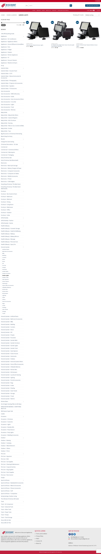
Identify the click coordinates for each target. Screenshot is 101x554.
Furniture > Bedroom (6, 199)
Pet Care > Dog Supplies (7, 469)
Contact (54, 10)
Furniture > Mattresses (7, 207)
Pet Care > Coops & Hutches (8, 467)
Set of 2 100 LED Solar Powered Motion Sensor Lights (86, 45)
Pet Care (3, 453)
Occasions (3, 416)
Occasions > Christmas (7, 419)
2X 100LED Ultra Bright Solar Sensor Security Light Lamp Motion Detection (62, 45)
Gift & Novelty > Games (7, 223)
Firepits (4, 267)
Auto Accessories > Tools (7, 107)
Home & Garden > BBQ (7, 321)
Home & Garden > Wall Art (8, 399)
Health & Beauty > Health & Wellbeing (10, 231)
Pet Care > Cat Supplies (7, 461)
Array (2, 65)
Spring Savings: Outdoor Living (9, 496)
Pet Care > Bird (5, 459)
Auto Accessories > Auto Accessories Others (12, 99)
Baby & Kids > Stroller (6, 128)
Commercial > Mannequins (8, 152)
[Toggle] (23, 36)
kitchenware (5, 293)
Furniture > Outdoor (6, 212)
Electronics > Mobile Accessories (9, 176)
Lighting (4, 295)
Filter (3, 25)
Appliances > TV (5, 57)
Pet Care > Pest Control (7, 475)
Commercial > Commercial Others (10, 149)
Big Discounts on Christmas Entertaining (11, 133)
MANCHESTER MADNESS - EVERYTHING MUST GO (11, 407)
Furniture (3, 191)
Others (3, 299)
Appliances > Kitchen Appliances (9, 55)
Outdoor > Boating (6, 440)
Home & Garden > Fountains (8, 337)
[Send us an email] (99, 1)
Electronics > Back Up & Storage (9, 165)
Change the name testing (7, 141)
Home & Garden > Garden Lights (9, 345)
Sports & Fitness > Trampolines (9, 493)
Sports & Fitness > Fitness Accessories (11, 488)
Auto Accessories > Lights (7, 104)
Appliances (4, 36)
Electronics (4, 163)
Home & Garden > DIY (6, 332)
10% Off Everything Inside (7, 33)
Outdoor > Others (5, 448)
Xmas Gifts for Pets (6, 523)
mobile (3, 414)
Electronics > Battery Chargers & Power (11, 168)
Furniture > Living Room (7, 204)
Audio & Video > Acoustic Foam (9, 71)
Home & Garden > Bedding (8, 324)
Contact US (39, 541)
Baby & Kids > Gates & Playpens (9, 118)
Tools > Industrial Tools (7, 507)
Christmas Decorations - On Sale (9, 144)
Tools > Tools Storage (6, 517)
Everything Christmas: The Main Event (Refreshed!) (11, 187)
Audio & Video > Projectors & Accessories (11, 83)
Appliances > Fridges (6, 49)
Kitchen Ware (4, 401)
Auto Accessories (5, 91)
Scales (3, 305)
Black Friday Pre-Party (6, 136)
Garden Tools (5, 277)
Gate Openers (5, 279)
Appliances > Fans (5, 47)
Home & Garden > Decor (7, 329)
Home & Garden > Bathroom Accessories (11, 319)
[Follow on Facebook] (95, 1)
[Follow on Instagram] (96, 1)
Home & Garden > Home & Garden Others (12, 361)
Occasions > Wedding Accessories (9, 435)
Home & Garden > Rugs (7, 383)
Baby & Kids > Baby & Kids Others (9, 115)
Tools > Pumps (5, 515)
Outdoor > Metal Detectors (8, 445)
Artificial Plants (5, 249)
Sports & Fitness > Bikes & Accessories (11, 485)
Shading (4, 307)
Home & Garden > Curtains (8, 327)
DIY (3, 263)
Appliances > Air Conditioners (8, 39)
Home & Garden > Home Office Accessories (12, 364)
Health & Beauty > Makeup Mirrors (10, 236)
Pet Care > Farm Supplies (7, 472)
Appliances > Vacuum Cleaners (9, 60)
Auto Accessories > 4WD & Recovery (10, 94)
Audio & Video (4, 68)
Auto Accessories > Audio (7, 96)
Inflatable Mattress (6, 287)
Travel (3, 313)
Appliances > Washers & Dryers (9, 63)
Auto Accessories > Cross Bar (8, 102)
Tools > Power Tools (6, 512)
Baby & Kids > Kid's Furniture (8, 120)
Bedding (4, 255)
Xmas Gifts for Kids (6, 520)
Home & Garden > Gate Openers (9, 351)
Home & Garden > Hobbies (8, 359)
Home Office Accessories (8, 285)
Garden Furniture (6, 273)
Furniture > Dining (5, 202)
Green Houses (5, 281)
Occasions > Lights (6, 424)
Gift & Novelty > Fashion (7, 220)
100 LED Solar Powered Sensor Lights (34, 45)
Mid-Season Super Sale (7, 411)
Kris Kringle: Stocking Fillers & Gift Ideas (11, 404)
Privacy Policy (39, 536)
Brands (39, 10)
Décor (3, 259)
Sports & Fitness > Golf (7, 491)
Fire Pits (4, 265)
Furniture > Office (5, 210)
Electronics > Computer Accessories (10, 171)
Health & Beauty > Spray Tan (8, 244)
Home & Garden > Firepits (7, 335)
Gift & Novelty (4, 218)
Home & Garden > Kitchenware (9, 372)
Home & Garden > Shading (8, 388)
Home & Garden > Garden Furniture (10, 343)
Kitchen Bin (5, 289)
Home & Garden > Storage (8, 393)
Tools (2, 501)
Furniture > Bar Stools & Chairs (9, 194)
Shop (43, 10)
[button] (90, 10)
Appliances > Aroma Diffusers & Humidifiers (12, 44)
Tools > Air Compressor (7, 504)
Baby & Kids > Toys (6, 131)
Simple (3, 477)
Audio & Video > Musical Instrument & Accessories (11, 77)
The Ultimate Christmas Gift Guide (10, 499)
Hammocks (4, 283)
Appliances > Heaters (6, 52)
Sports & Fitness (5, 480)
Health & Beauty (5, 226)
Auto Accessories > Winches (8, 110)
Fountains (4, 269)
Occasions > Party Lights (7, 432)
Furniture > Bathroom (6, 196)
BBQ (3, 253)
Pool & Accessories (6, 301)
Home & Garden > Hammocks (8, 356)
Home (3, 15)
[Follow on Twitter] (74, 534)
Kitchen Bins (5, 291)
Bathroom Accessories (7, 251)
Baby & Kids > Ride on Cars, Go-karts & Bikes (12, 125)
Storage (4, 311)
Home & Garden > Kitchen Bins (9, 369)
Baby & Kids (4, 112)
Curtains (4, 257)
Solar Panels (5, 309)
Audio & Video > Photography (8, 80)
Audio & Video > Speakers (7, 86)
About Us (48, 10)
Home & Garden (12, 15)
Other (3, 297)
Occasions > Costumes (7, 422)
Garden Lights (5, 275)
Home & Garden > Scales (7, 385)
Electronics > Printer (6, 179)
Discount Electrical (63, 10)
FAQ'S (37, 538)
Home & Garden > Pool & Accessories (10, 380)
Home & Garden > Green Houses (9, 353)
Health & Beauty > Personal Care (9, 242)
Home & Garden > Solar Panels (9, 391)
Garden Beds (5, 271)
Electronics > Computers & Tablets (10, 173)
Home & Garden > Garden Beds (9, 340)
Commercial (4, 147)
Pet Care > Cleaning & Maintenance (10, 464)
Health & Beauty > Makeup (8, 234)
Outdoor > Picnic (5, 451)
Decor (3, 261)
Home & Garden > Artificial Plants (9, 316)
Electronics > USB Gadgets (8, 181)
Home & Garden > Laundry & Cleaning (11, 375)
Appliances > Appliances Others (9, 41)
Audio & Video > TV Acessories (9, 88)
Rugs (3, 303)
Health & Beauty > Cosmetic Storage (10, 228)
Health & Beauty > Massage (8, 239)
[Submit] (71, 5)
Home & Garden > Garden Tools (9, 348)
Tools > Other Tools (6, 509)
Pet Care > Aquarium (6, 456)
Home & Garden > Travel (7, 396)
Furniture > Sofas (5, 215)
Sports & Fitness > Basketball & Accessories (12, 483)
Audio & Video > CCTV (6, 73)
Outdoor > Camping (6, 443)
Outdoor (3, 437)
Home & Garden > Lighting (8, 377)
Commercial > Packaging (7, 155)
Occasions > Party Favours (8, 429)
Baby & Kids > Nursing (6, 123)
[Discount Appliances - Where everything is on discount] (8, 5)
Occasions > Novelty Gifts (7, 427)
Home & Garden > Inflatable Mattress (10, 367)
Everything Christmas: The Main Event (11, 184)
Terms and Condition (41, 533)
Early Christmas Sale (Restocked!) (9, 160)
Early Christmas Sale (6, 157)
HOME (33, 10)
